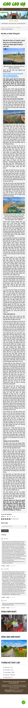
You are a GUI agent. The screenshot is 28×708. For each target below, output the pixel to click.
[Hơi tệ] (4, 519)
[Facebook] (5, 516)
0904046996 (8, 691)
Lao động (18, 27)
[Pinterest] (12, 516)
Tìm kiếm (24, 9)
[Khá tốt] (8, 519)
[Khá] (6, 519)
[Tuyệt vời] (10, 519)
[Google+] (10, 516)
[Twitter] (7, 516)
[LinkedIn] (14, 516)
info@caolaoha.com (18, 691)
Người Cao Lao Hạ (11, 27)
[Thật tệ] (2, 519)
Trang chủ (3, 27)
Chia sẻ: (3, 516)
